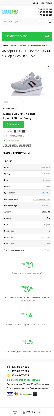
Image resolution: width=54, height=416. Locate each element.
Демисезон (45, 167)
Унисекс (46, 180)
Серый (47, 224)
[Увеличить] (27, 82)
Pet (48, 243)
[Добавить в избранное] (48, 66)
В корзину (15, 124)
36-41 (47, 186)
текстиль (46, 205)
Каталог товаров (16, 36)
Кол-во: (9, 131)
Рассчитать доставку (15, 135)
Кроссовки (45, 237)
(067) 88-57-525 (20, 371)
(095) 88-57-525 (20, 366)
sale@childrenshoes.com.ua (23, 379)
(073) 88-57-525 (20, 375)
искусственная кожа (41, 199)
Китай (47, 250)
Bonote (47, 173)
